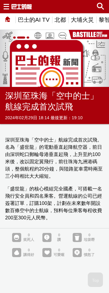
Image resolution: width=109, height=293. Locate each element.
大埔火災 (82, 20)
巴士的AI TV (34, 20)
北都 (60, 20)
